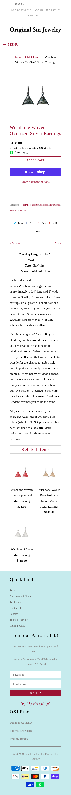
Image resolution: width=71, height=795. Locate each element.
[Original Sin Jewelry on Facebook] (29, 704)
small (57, 204)
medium (35, 204)
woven (23, 210)
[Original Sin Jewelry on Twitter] (23, 704)
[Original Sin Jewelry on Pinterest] (35, 704)
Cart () (54, 10)
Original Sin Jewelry (33, 754)
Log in (38, 10)
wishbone (14, 210)
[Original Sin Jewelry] (35, 30)
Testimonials (16, 602)
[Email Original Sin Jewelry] (48, 704)
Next (57, 243)
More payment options (35, 181)
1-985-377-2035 (21, 10)
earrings (27, 204)
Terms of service (19, 619)
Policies (14, 613)
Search (13, 590)
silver (51, 204)
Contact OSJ (16, 607)
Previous (15, 243)
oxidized (44, 204)
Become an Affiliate (20, 596)
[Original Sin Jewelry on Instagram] (41, 704)
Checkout (35, 15)
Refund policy (17, 625)
